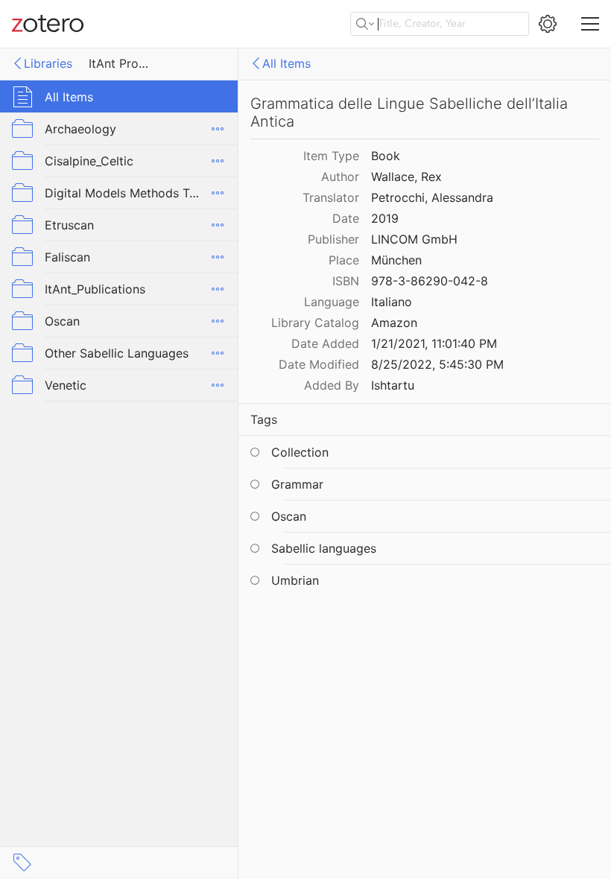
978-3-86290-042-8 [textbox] (429, 280)
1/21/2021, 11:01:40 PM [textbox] (434, 343)
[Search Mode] (365, 24)
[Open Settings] (547, 23)
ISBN (345, 280)
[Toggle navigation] (590, 24)
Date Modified (319, 364)
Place (344, 260)
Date (345, 218)
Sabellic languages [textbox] (323, 548)
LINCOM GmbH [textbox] (414, 239)
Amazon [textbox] (394, 322)
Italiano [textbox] (391, 301)
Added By (331, 385)
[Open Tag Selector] (22, 862)
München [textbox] (396, 260)
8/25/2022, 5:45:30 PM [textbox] (437, 364)
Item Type (331, 155)
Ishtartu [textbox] (392, 385)
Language (331, 301)
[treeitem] (119, 96)
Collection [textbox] (300, 452)
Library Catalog (315, 322)
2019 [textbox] (385, 218)
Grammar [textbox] (297, 484)
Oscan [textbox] (288, 516)
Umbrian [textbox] (295, 580)
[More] (218, 129)
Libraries (48, 63)
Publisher (333, 239)
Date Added (325, 343)
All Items (286, 63)
